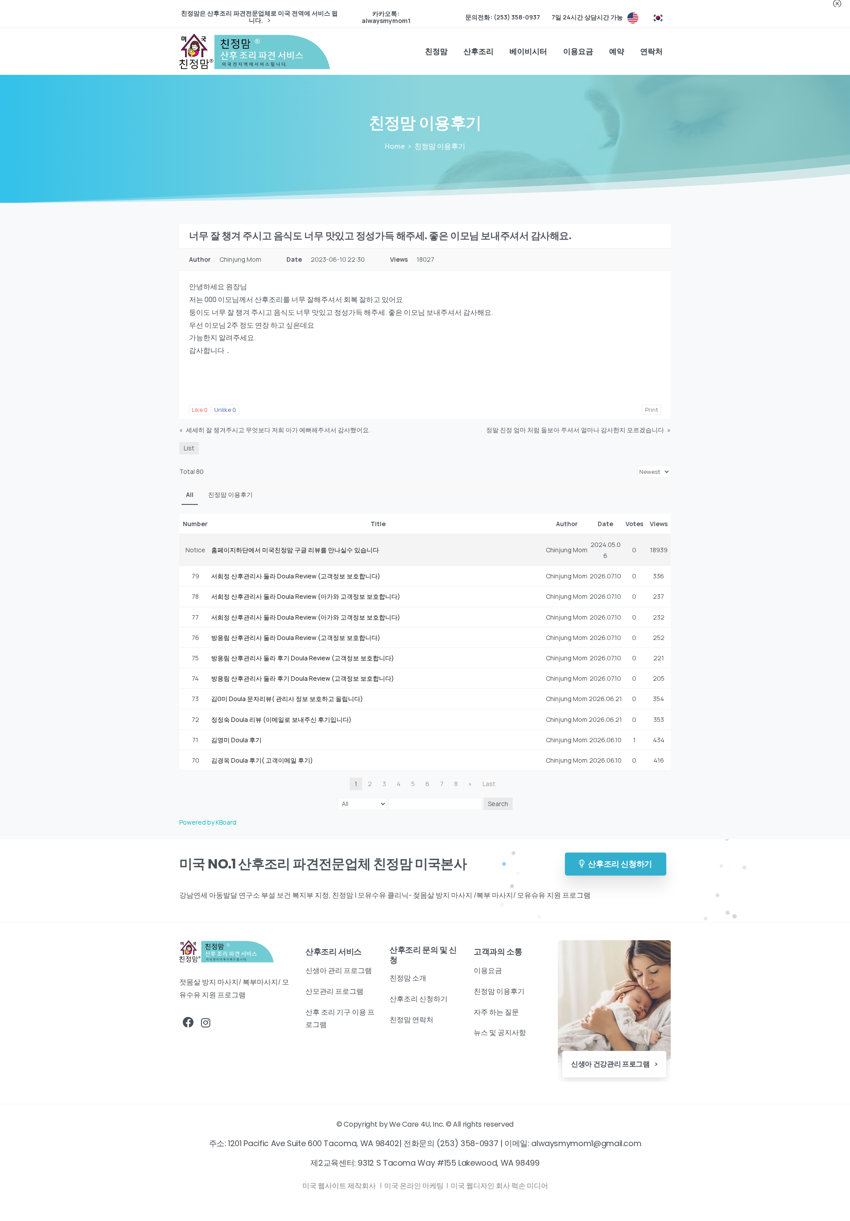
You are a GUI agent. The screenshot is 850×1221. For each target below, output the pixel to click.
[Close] (837, 3)
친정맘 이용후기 (230, 494)
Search (498, 803)
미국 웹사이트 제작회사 (339, 1185)
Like (200, 410)
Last (489, 783)
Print (651, 410)
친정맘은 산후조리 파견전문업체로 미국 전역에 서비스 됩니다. (259, 17)
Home (395, 146)
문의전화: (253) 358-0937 (502, 17)
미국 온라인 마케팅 (414, 1185)
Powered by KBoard (207, 822)
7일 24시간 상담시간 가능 (587, 17)
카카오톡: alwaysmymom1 (386, 17)
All (189, 494)
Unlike (225, 410)
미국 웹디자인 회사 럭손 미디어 (499, 1185)
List (189, 448)
